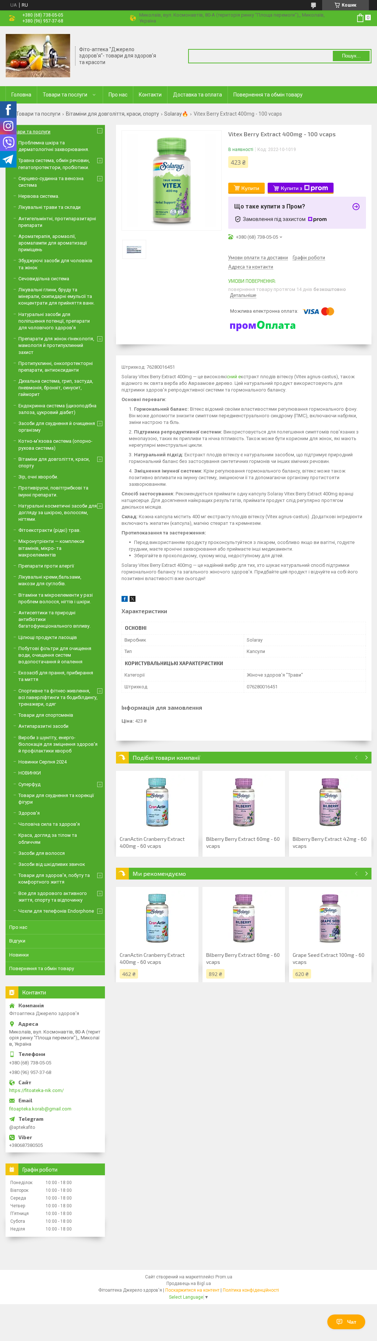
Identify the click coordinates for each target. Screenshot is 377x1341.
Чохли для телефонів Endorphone (56, 911)
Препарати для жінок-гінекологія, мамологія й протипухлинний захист (56, 345)
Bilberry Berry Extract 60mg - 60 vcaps (243, 842)
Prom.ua (223, 1276)
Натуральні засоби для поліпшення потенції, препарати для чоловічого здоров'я (54, 321)
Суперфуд (29, 784)
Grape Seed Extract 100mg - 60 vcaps (328, 958)
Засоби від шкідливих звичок (51, 864)
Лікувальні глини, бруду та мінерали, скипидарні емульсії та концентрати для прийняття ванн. (56, 296)
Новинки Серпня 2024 (42, 762)
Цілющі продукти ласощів (47, 637)
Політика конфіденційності (251, 1290)
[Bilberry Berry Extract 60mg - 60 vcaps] (243, 802)
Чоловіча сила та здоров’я (49, 824)
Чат (351, 1322)
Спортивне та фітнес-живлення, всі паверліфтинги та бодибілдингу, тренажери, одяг (58, 697)
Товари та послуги (65, 95)
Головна (21, 95)
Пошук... (351, 56)
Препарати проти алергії (46, 566)
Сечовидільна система (43, 278)
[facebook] (124, 600)
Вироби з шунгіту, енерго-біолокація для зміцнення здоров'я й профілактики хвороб (58, 744)
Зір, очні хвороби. (38, 477)
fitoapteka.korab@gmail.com (40, 1109)
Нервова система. (38, 196)
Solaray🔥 (176, 114)
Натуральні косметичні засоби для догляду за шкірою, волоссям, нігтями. (57, 512)
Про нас (118, 95)
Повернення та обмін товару (268, 95)
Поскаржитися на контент (192, 1290)
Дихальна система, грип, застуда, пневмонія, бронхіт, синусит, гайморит (55, 387)
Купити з (291, 188)
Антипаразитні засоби (43, 726)
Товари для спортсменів (45, 715)
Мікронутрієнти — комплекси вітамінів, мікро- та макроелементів (51, 547)
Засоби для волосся (41, 853)
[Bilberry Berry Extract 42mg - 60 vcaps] (330, 802)
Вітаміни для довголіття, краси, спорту (112, 114)
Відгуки (17, 941)
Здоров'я (29, 813)
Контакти (150, 95)
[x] (132, 600)
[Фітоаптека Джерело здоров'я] (38, 56)
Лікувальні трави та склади (49, 207)
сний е (234, 376)
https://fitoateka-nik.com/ (36, 1090)
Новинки (19, 955)
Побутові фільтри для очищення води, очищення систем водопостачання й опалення (54, 655)
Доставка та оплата (197, 95)
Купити (250, 188)
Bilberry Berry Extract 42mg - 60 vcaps (330, 842)
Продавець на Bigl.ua (188, 1283)
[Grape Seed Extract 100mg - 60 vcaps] (330, 918)
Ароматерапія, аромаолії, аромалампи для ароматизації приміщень (52, 243)
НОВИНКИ (29, 773)
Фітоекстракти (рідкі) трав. (49, 530)
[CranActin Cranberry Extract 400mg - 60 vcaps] (157, 802)
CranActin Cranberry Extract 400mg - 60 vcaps (152, 842)
